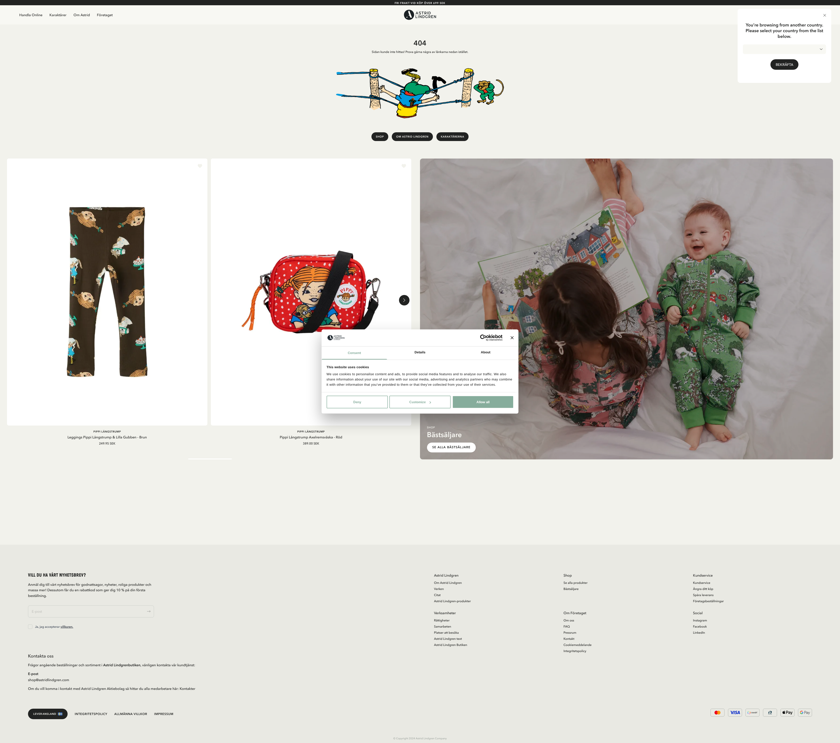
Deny (357, 402)
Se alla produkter (576, 583)
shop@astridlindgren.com (48, 680)
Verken (439, 589)
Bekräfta (784, 64)
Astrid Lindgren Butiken (450, 645)
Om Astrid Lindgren (412, 136)
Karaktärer (57, 15)
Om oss (569, 620)
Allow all (483, 402)
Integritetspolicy (575, 651)
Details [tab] (420, 352)
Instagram (700, 620)
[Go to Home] (419, 15)
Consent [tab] (354, 353)
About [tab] (485, 352)
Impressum (163, 714)
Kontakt (569, 639)
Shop (380, 136)
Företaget (105, 15)
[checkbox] (30, 626)
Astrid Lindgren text (448, 639)
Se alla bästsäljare (451, 447)
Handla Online (30, 15)
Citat (437, 595)
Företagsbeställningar (708, 601)
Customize (417, 402)
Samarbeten (442, 626)
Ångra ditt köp (703, 589)
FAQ (567, 626)
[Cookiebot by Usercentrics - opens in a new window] (483, 338)
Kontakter (187, 688)
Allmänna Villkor (130, 714)
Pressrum (570, 633)
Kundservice (701, 583)
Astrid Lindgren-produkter (452, 601)
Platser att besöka (446, 633)
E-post (33, 673)
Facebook (700, 626)
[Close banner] (512, 337)
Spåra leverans (703, 595)
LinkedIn (699, 633)
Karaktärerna (452, 136)
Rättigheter (442, 620)
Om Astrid (82, 15)
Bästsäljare (571, 589)
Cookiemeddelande (578, 645)
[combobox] (784, 49)
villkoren (67, 627)
